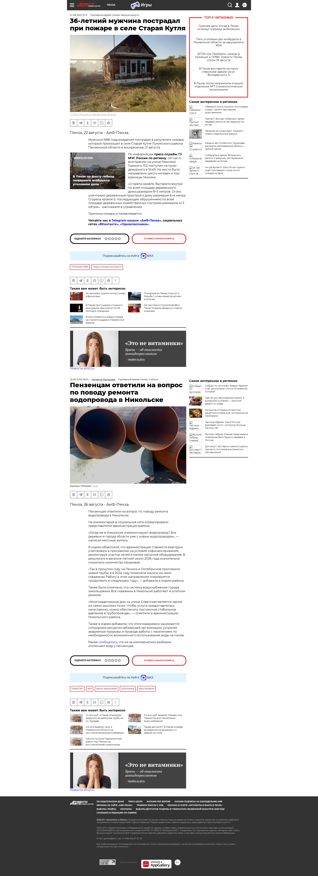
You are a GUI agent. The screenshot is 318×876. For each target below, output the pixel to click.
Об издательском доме (110, 801)
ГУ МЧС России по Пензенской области (93, 114)
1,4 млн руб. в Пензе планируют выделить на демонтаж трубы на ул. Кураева (104, 718)
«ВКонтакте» (108, 224)
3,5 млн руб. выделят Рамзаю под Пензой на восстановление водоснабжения (163, 718)
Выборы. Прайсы (106, 809)
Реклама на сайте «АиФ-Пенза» (115, 805)
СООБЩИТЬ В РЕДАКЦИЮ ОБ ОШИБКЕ (117, 813)
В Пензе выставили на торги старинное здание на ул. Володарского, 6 (218, 72)
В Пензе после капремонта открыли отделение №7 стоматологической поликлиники (218, 86)
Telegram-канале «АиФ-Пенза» (136, 220)
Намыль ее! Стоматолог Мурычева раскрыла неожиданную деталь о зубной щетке (225, 146)
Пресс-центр (135, 801)
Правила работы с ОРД (150, 805)
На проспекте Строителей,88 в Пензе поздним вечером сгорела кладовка (163, 308)
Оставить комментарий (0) (159, 238)
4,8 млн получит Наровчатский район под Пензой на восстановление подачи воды (104, 741)
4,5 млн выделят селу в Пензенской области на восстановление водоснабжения (105, 730)
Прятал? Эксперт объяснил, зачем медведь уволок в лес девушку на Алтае (224, 121)
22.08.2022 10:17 (78, 15)
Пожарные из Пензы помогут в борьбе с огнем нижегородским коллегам (162, 296)
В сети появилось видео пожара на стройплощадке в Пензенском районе (105, 319)
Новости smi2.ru (82, 368)
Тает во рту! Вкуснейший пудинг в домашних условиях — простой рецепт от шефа (224, 400)
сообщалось (107, 642)
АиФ (95, 486)
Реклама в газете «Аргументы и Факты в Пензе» (194, 805)
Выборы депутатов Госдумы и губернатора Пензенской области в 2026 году (180, 809)
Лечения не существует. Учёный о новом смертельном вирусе (224, 132)
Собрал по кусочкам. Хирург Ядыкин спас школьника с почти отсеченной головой (226, 388)
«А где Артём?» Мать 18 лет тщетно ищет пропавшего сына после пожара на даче (225, 170)
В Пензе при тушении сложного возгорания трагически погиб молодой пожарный (104, 308)
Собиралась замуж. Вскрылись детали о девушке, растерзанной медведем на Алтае (224, 158)
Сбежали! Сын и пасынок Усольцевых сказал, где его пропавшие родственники (226, 109)
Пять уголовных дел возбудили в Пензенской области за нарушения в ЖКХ (218, 42)
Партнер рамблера (128, 862)
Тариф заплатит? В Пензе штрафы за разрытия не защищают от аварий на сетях (163, 730)
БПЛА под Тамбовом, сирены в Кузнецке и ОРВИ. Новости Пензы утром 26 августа (218, 57)
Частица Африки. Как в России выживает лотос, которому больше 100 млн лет (225, 425)
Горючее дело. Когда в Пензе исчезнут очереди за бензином (218, 27)
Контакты (126, 809)
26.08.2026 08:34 (79, 379)
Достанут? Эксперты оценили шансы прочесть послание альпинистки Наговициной (226, 449)
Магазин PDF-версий (158, 801)
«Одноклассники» (134, 224)
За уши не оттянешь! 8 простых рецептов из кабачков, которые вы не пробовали (226, 413)
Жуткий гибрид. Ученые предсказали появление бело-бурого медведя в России (226, 437)
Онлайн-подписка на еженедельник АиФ (198, 801)
